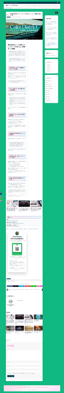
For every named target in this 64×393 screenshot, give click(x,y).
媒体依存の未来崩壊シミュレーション (18, 58)
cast (47, 82)
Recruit (39, 387)
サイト (8, 369)
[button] (10, 286)
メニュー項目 (18, 387)
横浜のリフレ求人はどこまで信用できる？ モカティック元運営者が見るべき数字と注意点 (51, 33)
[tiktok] (54, 2)
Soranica (48, 96)
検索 (56, 12)
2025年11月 (49, 68)
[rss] (56, 2)
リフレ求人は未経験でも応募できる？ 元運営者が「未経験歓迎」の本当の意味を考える (51, 44)
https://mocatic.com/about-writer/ (12, 220)
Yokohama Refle (26, 387)
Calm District (8, 278)
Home (22, 387)
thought (48, 98)
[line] (55, 2)
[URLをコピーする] (40, 286)
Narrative (48, 90)
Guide (36, 387)
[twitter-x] (51, 2)
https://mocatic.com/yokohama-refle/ (13, 226)
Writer (42, 387)
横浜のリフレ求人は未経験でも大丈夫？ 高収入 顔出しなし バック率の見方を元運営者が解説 (51, 23)
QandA (48, 94)
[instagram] (53, 2)
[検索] (57, 2)
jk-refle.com (45, 387)
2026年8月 (48, 64)
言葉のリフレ (49, 100)
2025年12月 (49, 66)
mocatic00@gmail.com (10, 305)
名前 (8, 362)
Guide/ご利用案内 (50, 88)
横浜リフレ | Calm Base (12, 5)
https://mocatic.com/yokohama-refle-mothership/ (15, 223)
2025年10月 (49, 70)
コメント (8, 349)
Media (34, 387)
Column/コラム (49, 84)
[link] (17, 300)
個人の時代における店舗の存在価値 (17, 149)
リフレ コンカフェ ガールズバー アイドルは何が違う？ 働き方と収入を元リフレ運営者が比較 (51, 28)
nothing (48, 92)
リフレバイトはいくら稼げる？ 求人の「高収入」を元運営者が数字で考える (51, 39)
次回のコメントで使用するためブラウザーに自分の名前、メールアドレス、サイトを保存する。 (21, 373)
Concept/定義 (49, 86)
